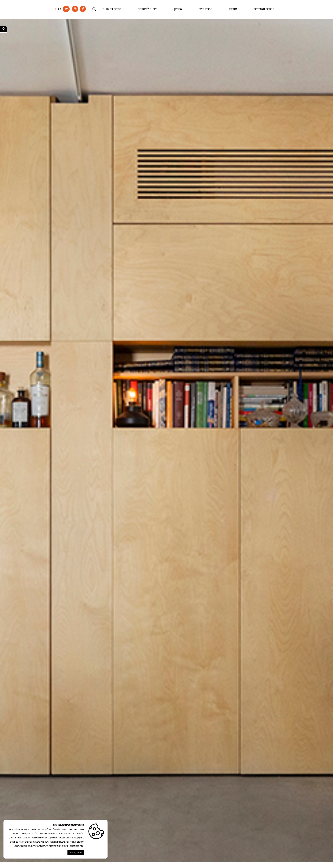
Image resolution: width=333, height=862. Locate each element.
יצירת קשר (205, 9)
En (59, 9)
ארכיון (178, 9)
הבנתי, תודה (76, 852)
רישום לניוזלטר (147, 9)
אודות (233, 9)
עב (66, 9)
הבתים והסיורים (264, 9)
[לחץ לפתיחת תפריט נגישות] (3, 29)
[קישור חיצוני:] (83, 9)
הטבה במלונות (112, 9)
